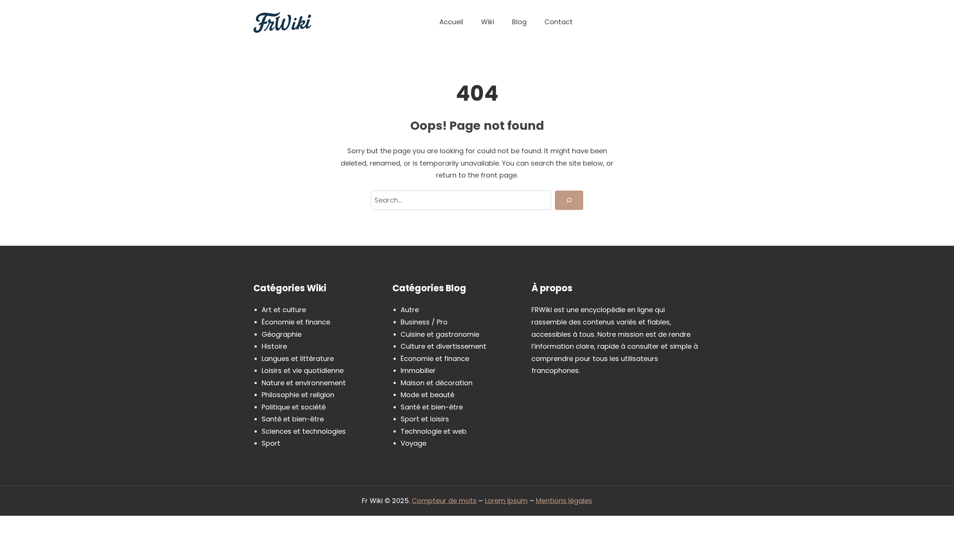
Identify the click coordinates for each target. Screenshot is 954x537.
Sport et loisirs (425, 419)
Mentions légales (564, 500)
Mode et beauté (427, 394)
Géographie (281, 334)
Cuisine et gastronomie (440, 334)
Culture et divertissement (443, 346)
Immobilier (418, 370)
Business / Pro (424, 322)
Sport (271, 443)
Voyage (413, 443)
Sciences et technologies (304, 431)
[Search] (569, 200)
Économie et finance (296, 322)
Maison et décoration (437, 382)
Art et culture (284, 309)
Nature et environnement (304, 382)
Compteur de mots (444, 500)
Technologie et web (434, 431)
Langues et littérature (298, 358)
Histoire (274, 346)
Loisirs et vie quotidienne (303, 370)
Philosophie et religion (298, 394)
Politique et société (294, 407)
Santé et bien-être (293, 419)
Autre (410, 309)
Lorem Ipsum (506, 500)
